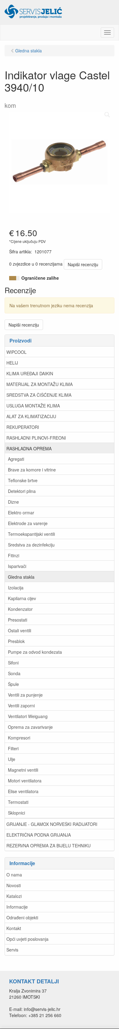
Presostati (17, 620)
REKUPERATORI (22, 427)
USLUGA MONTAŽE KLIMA (33, 406)
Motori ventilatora (24, 780)
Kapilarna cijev (22, 598)
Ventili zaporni (21, 705)
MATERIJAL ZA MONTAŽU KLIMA (39, 384)
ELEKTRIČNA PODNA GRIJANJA (38, 835)
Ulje (11, 759)
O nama (14, 875)
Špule (13, 684)
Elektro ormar (21, 512)
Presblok (16, 641)
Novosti (13, 885)
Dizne (13, 502)
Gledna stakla (21, 577)
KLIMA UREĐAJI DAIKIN (29, 373)
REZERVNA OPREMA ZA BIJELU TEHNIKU (48, 845)
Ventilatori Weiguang (28, 716)
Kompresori (19, 738)
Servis (12, 950)
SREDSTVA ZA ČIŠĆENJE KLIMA (38, 395)
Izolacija (15, 587)
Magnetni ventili (23, 770)
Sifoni (13, 663)
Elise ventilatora (23, 791)
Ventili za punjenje (25, 695)
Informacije (17, 907)
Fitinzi (13, 555)
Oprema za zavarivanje (30, 727)
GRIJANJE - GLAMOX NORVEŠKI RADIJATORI (51, 824)
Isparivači (17, 566)
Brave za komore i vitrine (32, 470)
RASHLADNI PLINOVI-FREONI (36, 438)
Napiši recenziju (83, 264)
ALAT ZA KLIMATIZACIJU (31, 416)
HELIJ (12, 363)
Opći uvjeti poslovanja (27, 939)
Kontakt (13, 928)
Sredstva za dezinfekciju (31, 545)
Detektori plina (22, 491)
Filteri (13, 748)
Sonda (14, 673)
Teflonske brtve (23, 480)
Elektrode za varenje (28, 523)
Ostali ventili (19, 630)
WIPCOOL (16, 352)
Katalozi (14, 896)
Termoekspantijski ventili (31, 534)
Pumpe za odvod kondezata (35, 652)
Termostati (18, 802)
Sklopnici (16, 813)
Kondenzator (20, 609)
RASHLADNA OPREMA (29, 448)
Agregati (16, 459)
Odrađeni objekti (22, 917)
